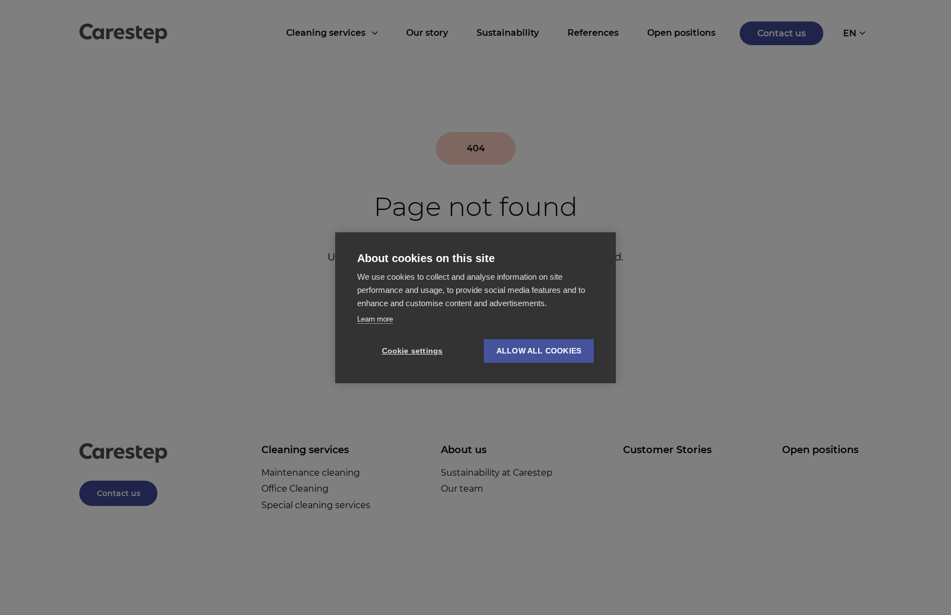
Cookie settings (412, 351)
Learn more (375, 319)
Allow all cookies (538, 351)
